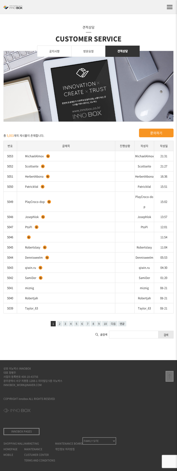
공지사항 (54, 51)
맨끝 (122, 324)
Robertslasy (33, 247)
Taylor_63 (31, 308)
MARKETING (31, 443)
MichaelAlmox (34, 156)
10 (105, 324)
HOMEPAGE (10, 449)
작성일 (164, 146)
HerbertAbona (34, 176)
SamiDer (31, 278)
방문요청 (88, 51)
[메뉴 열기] (169, 7)
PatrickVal (32, 186)
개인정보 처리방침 (65, 449)
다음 (113, 324)
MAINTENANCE (33, 449)
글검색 (103, 335)
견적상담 (122, 51)
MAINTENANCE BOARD (68, 443)
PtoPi (29, 227)
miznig (29, 288)
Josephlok (32, 217)
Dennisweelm (34, 257)
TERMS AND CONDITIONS (39, 460)
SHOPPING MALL (13, 443)
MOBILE (8, 455)
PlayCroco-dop (35, 202)
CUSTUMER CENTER (36, 455)
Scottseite (32, 166)
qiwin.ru (31, 267)
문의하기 (156, 133)
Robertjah (31, 298)
